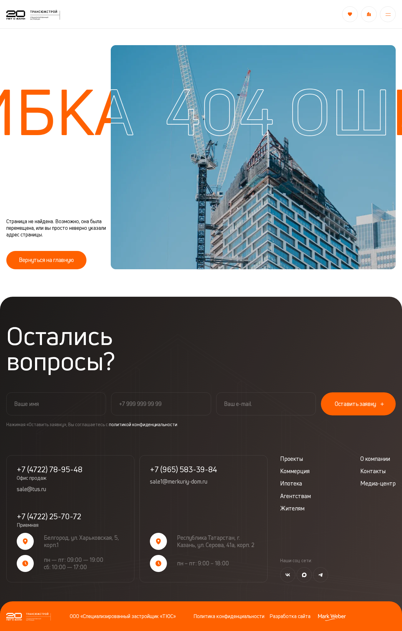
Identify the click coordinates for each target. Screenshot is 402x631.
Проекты (291, 458)
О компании (375, 458)
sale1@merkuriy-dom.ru (178, 481)
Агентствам (295, 496)
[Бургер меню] (388, 14)
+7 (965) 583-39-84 (183, 469)
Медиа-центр (378, 483)
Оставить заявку (355, 404)
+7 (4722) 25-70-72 (49, 520)
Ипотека (291, 483)
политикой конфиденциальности (143, 424)
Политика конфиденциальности (228, 616)
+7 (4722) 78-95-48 (49, 473)
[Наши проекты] (369, 14)
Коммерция (295, 471)
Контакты (373, 471)
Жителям (292, 508)
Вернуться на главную (46, 260)
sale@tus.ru (31, 489)
